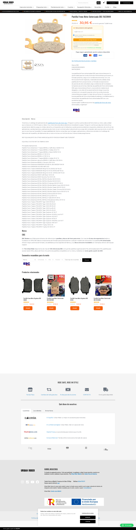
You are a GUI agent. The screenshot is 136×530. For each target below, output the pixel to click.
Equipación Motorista (84, 7)
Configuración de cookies (88, 513)
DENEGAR (87, 517)
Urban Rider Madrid (76, 474)
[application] (33, 7)
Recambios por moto (80, 13)
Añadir (28, 308)
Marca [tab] (33, 119)
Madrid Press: (51, 432)
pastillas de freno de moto (103, 102)
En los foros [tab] (49, 410)
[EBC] (76, 110)
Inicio (73, 13)
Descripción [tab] (26, 119)
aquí (58, 483)
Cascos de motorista (26, 7)
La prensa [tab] (26, 410)
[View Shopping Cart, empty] (103, 2)
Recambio (98, 7)
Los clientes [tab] (37, 410)
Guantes (70, 7)
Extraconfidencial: (52, 438)
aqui (66, 123)
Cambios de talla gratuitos (49, 395)
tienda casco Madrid (56, 491)
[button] (113, 2)
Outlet (107, 7)
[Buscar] (99, 2)
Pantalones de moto (57, 7)
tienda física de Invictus (90, 474)
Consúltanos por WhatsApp (94, 47)
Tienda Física (30, 395)
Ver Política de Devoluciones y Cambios (84, 61)
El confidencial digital (53, 425)
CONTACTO (87, 395)
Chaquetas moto (41, 7)
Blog (114, 7)
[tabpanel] (68, 428)
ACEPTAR (87, 521)
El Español (50, 417)
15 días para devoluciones (68, 395)
